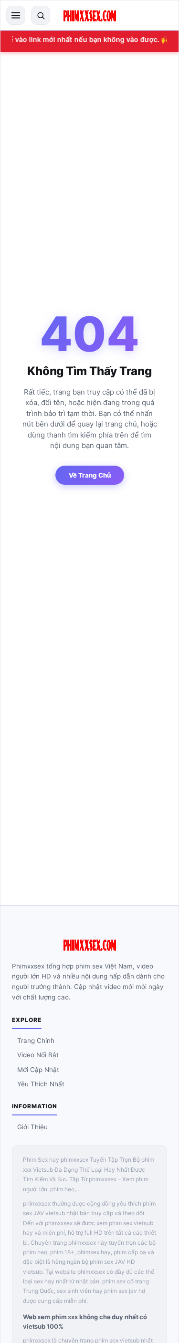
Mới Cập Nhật (38, 1069)
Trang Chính (35, 1040)
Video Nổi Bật (38, 1055)
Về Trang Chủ (90, 475)
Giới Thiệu (32, 1127)
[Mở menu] (15, 15)
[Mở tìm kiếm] (40, 15)
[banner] (89, 15)
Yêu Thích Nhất (40, 1084)
